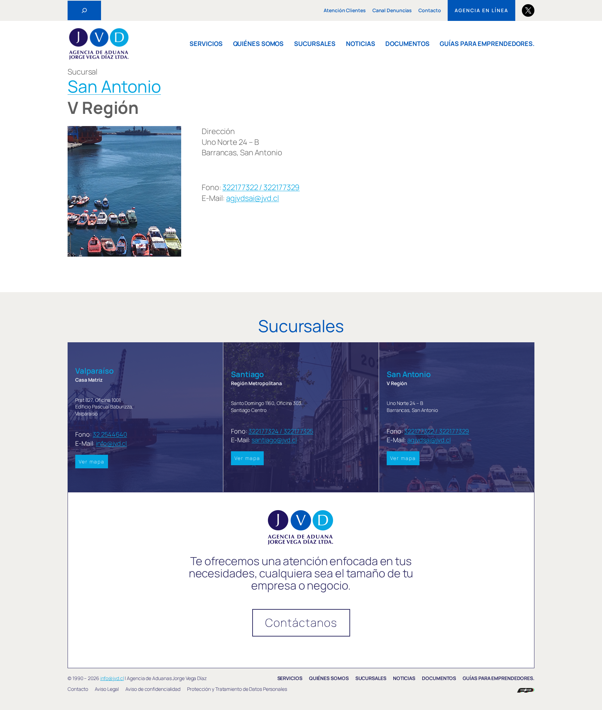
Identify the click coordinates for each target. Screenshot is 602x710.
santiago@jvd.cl (274, 440)
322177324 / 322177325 (280, 431)
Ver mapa (92, 461)
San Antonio (114, 86)
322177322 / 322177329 (261, 187)
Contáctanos (301, 622)
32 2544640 (110, 434)
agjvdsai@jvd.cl (252, 198)
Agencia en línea (481, 10)
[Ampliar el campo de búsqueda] (84, 10)
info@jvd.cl (111, 443)
